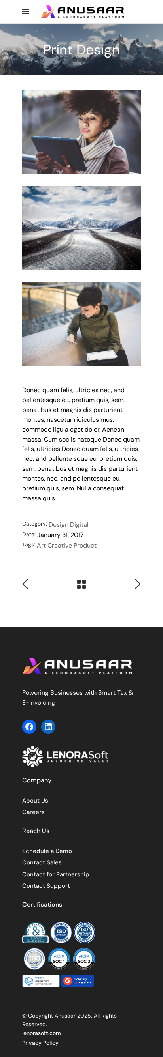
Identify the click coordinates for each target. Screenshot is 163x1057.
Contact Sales (42, 862)
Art (41, 545)
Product (85, 545)
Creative (59, 545)
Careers (33, 812)
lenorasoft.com (41, 1032)
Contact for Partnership (55, 874)
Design (58, 524)
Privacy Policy (40, 1042)
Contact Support (46, 886)
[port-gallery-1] (81, 132)
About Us (35, 800)
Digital (79, 524)
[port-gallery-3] (81, 324)
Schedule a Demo (47, 851)
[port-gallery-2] (81, 228)
